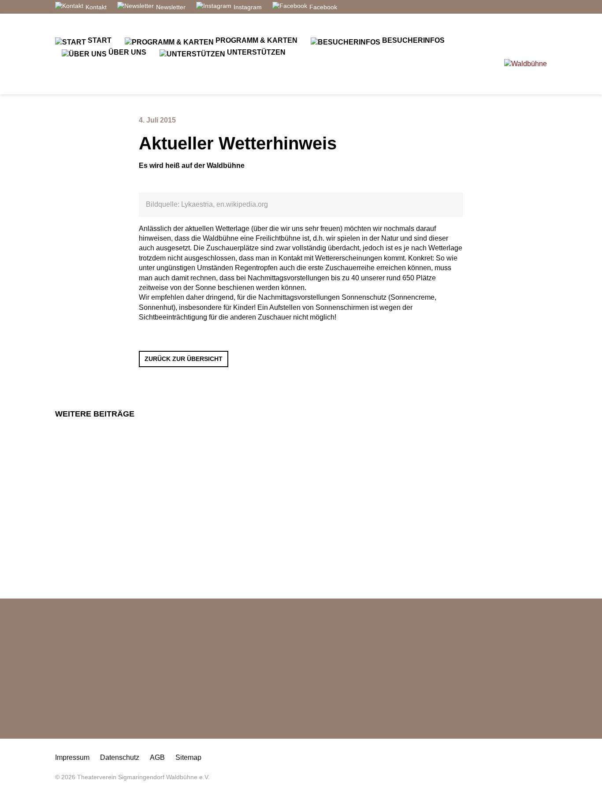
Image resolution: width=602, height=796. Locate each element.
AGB (157, 757)
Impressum (72, 757)
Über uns (126, 52)
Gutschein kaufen (92, 723)
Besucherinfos (412, 40)
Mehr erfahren (192, 525)
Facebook (323, 7)
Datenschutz (119, 757)
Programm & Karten (255, 40)
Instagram (248, 7)
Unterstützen (255, 52)
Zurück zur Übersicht (184, 358)
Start (98, 40)
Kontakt (96, 7)
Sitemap (188, 757)
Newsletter (171, 7)
